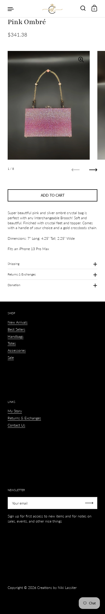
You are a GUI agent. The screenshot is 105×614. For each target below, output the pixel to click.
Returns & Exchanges (22, 274)
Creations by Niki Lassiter (57, 587)
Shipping (13, 264)
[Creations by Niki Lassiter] (52, 9)
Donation (14, 285)
